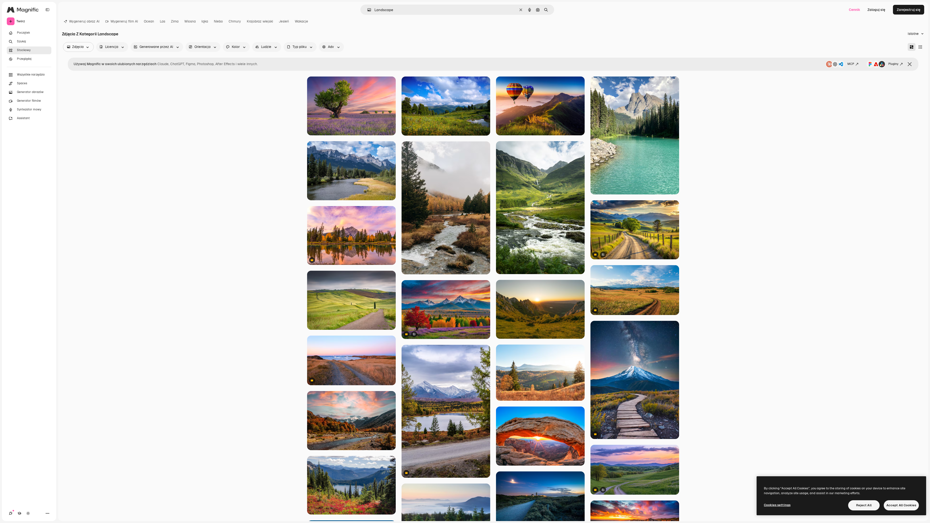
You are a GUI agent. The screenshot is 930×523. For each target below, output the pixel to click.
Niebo (218, 21)
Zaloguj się (876, 10)
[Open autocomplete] (367, 10)
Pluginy (893, 64)
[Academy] (19, 513)
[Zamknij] (910, 64)
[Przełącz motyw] (28, 513)
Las (162, 21)
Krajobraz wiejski (260, 21)
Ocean (149, 21)
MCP (850, 64)
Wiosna (190, 21)
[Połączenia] (11, 513)
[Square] (920, 47)
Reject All (864, 505)
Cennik (854, 10)
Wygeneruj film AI (124, 21)
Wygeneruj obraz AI (84, 21)
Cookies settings (777, 505)
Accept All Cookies (901, 505)
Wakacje (301, 21)
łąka (205, 21)
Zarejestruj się (908, 10)
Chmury (235, 21)
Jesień (284, 21)
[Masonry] (911, 47)
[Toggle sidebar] (47, 10)
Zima (174, 21)
